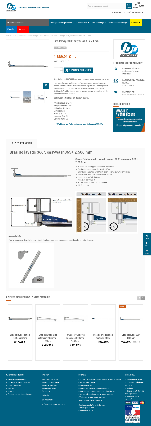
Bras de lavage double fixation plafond (20, 336)
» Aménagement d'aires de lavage (91, 405)
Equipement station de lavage (26, 36)
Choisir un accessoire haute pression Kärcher (96, 391)
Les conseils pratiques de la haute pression (96, 394)
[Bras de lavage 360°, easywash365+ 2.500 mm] (15, 97)
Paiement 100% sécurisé (132, 398)
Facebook (46, 391)
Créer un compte (135, 12)
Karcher (134, 22)
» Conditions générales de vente (134, 383)
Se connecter (118, 12)
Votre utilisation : (17, 22)
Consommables (13, 385)
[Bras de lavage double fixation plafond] (20, 318)
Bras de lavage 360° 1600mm (131, 336)
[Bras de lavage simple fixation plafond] (103, 318)
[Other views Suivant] (46, 97)
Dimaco (22, 29)
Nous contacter (121, 104)
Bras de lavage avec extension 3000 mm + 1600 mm (75, 338)
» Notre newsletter (49, 388)
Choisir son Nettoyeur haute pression (93, 388)
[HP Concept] (27, 7)
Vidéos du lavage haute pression (91, 397)
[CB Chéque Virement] (135, 403)
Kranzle (10, 29)
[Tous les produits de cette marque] (129, 49)
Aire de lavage (98, 22)
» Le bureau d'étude (85, 410)
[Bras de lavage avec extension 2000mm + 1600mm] (48, 318)
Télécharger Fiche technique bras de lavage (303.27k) (81, 124)
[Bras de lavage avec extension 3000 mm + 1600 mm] (75, 318)
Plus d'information (22, 143)
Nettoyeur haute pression (61, 22)
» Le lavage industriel (86, 408)
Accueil (9, 36)
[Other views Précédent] (7, 97)
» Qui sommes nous (50, 379)
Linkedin (45, 395)
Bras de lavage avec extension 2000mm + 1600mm (47, 338)
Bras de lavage (45, 36)
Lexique (129, 388)
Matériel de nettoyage (118, 22)
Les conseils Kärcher (87, 382)
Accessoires (81, 22)
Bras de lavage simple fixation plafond (103, 336)
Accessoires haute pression (18, 382)
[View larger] (46, 86)
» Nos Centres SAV (49, 385)
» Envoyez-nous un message (53, 404)
